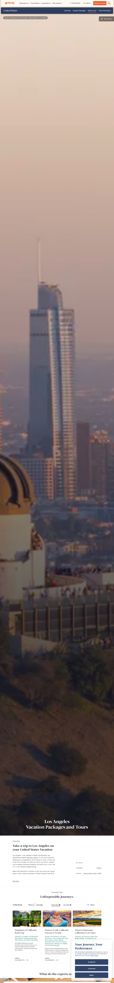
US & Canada (23, 18)
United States (32, 18)
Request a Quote (99, 3)
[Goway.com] (10, 3)
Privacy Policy (94, 955)
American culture (32, 857)
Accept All (91, 962)
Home (6, 18)
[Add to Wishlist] (39, 913)
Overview (67, 10)
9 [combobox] (33, 905)
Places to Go (92, 10)
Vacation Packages (79, 10)
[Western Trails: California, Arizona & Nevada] (57, 937)
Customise (91, 968)
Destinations (13, 18)
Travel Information (105, 10)
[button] (106, 19)
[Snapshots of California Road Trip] (27, 937)
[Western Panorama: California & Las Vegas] (87, 937)
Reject (92, 975)
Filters (92, 905)
